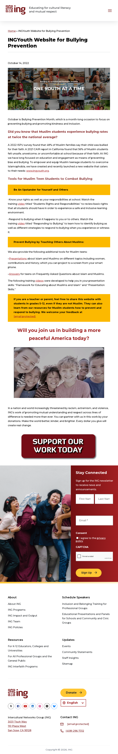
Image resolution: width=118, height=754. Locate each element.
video (21, 203)
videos (39, 280)
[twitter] (11, 708)
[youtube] (25, 708)
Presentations (18, 258)
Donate (71, 692)
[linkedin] (33, 708)
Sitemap (67, 663)
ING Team (14, 621)
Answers (14, 274)
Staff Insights (70, 657)
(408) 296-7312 (75, 730)
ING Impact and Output (22, 615)
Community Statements (77, 652)
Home (12, 31)
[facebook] (18, 708)
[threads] (47, 708)
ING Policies (15, 627)
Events (66, 646)
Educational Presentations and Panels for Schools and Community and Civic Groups (86, 618)
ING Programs (17, 609)
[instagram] (40, 708)
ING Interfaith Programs (23, 666)
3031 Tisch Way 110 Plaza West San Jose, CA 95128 (19, 726)
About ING (14, 603)
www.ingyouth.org (37, 170)
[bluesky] (54, 708)
